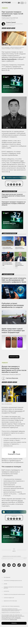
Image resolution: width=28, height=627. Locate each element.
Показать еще (14, 356)
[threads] (24, 565)
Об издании (7, 577)
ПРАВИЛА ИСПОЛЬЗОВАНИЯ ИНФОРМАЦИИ (14, 594)
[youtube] (14, 565)
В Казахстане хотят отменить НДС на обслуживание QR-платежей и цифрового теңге (14, 280)
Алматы (4, 28)
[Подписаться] (25, 558)
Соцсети (15, 382)
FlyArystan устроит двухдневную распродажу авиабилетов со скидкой (13, 305)
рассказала (18, 411)
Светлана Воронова (12, 378)
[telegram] (9, 565)
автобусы (4, 382)
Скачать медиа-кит (9, 597)
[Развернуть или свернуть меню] (25, 3)
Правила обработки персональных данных (13, 588)
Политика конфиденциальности (13, 580)
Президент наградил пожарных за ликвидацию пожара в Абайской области (14, 203)
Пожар (13, 28)
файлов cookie (13, 619)
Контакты (6, 591)
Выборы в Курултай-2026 (10, 600)
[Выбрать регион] (19, 3)
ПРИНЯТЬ (14, 623)
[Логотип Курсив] (6, 2)
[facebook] (4, 571)
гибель (8, 28)
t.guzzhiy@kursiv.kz (10, 25)
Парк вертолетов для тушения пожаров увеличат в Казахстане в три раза (13, 196)
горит (22, 161)
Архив (5, 583)
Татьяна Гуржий (11, 22)
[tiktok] (19, 565)
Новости (5, 8)
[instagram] (4, 565)
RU (22, 3)
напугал (20, 500)
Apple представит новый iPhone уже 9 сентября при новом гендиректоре (13, 331)
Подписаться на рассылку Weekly (12, 556)
